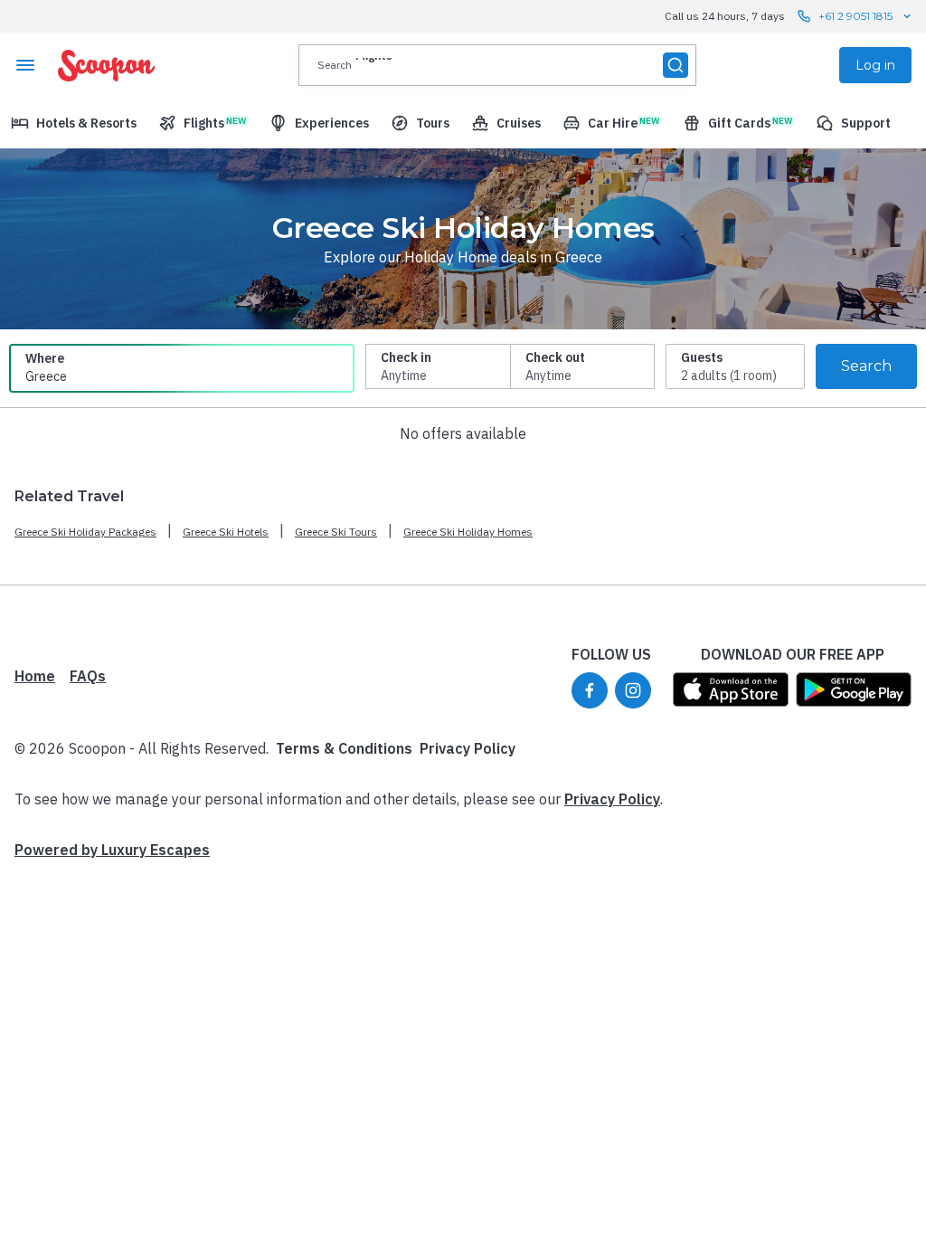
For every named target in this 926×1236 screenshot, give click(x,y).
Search (866, 366)
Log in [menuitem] (875, 65)
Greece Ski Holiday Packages (85, 531)
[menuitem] (73, 123)
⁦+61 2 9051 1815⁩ (855, 16)
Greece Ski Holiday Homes (468, 531)
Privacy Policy (467, 748)
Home (34, 676)
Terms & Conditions (344, 748)
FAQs (88, 676)
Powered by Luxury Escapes (112, 850)
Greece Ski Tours (336, 531)
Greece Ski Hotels (226, 531)
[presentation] (497, 65)
